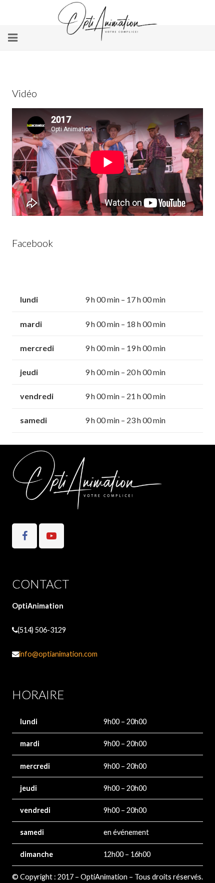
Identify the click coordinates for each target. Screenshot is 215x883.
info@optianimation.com (58, 654)
